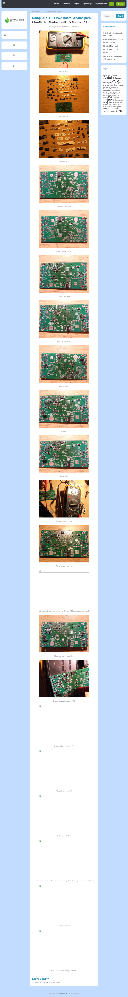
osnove (105, 97)
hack (109, 90)
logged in (45, 982)
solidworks (117, 106)
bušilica (118, 84)
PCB (110, 97)
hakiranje (106, 92)
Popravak (116, 97)
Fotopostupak (117, 89)
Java (110, 92)
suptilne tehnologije (111, 108)
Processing (119, 100)
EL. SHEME (106, 87)
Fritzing (105, 90)
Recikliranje (107, 106)
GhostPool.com (63, 993)
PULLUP (119, 102)
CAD (105, 85)
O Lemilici (66, 4)
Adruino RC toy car (111, 75)
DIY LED (121, 85)
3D (104, 75)
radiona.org (116, 104)
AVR (115, 81)
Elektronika (76, 22)
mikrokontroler (107, 95)
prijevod (109, 100)
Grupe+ (76, 4)
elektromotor (114, 87)
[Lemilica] (7, 2)
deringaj (116, 85)
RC (121, 104)
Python (110, 104)
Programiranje (109, 102)
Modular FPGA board (110, 46)
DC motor (110, 85)
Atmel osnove (107, 82)
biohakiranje (112, 84)
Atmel (118, 78)
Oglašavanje (87, 4)
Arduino (109, 78)
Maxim (116, 94)
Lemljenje (111, 94)
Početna (56, 4)
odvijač (114, 95)
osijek (119, 95)
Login (120, 4)
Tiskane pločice (109, 111)
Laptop (115, 92)
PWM (105, 105)
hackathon (116, 91)
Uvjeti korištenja (101, 4)
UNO (120, 111)
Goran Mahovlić (40, 22)
